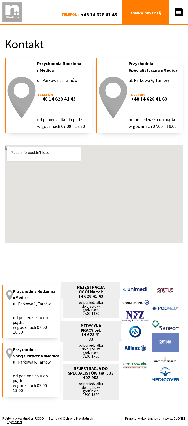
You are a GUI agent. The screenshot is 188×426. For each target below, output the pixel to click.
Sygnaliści (14, 422)
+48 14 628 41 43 (99, 15)
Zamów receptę (145, 12)
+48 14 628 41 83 (149, 99)
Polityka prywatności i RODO (23, 418)
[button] (179, 12)
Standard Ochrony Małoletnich (71, 418)
